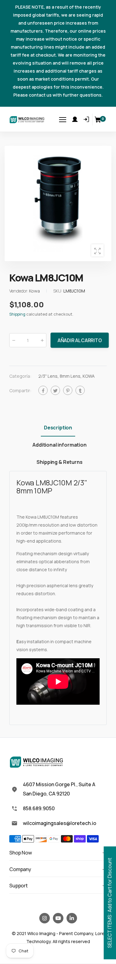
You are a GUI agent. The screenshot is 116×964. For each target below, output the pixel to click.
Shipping (17, 314)
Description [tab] (58, 427)
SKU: (58, 291)
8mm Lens (70, 376)
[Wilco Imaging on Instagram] (44, 918)
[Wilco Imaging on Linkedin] (72, 918)
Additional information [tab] (59, 444)
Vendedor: (19, 291)
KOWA (89, 376)
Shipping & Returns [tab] (59, 462)
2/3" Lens (48, 376)
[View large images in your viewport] (97, 250)
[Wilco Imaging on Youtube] (58, 918)
